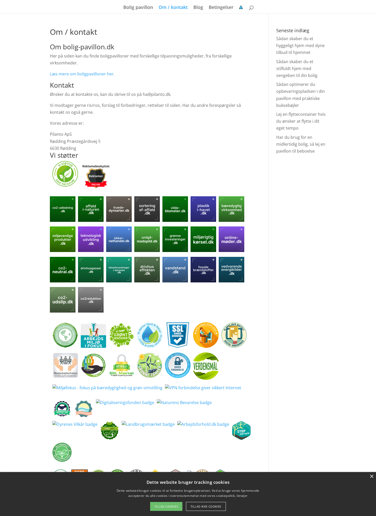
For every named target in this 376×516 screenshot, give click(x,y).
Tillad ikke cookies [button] (206, 506)
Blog (198, 7)
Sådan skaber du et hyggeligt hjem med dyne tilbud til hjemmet (300, 45)
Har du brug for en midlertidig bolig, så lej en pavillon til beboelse (300, 144)
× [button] (371, 476)
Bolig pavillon (138, 7)
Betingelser (221, 7)
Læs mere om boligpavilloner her (82, 74)
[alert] (188, 494)
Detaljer (242, 496)
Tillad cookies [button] (166, 506)
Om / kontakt (173, 7)
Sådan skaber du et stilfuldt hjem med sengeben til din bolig (296, 68)
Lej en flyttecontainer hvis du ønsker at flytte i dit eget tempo (301, 121)
